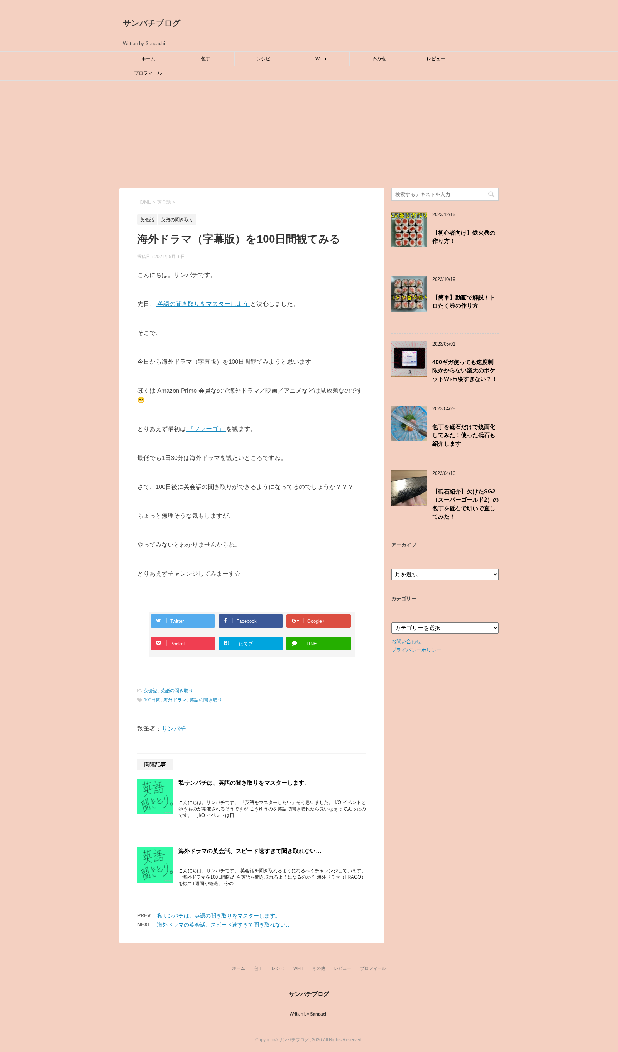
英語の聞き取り (177, 690)
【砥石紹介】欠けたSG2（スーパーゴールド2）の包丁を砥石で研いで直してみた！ (465, 504)
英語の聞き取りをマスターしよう (203, 304)
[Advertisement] (309, 134)
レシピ (263, 58)
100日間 (152, 700)
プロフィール (148, 73)
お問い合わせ (406, 641)
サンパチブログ (152, 23)
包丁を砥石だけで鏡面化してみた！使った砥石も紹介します (463, 435)
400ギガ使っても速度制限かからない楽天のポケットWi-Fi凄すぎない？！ (464, 370)
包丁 (205, 58)
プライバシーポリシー (416, 650)
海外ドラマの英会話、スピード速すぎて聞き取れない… (250, 851)
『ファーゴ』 (206, 429)
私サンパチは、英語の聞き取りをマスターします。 (244, 783)
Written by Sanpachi (309, 1014)
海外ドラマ (175, 700)
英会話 (151, 690)
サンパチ (174, 728)
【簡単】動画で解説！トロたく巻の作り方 (463, 301)
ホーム (148, 58)
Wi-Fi (320, 58)
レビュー (436, 58)
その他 (379, 58)
